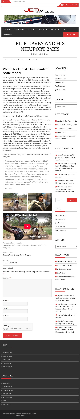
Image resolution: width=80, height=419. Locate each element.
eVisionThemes (20, 415)
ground (18, 245)
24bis (5, 245)
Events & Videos (19, 29)
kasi (47, 54)
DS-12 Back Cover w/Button (67, 125)
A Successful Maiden (64, 129)
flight (14, 245)
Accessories (31, 29)
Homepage (6, 29)
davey (9, 245)
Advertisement (7, 386)
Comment (7, 278)
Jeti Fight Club (55, 29)
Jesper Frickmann (63, 155)
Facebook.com (60, 79)
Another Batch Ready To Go (67, 121)
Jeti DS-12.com (60, 90)
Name (5, 301)
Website (6, 316)
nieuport (27, 245)
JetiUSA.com (59, 82)
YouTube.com (60, 86)
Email (5, 308)
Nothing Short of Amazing (64, 183)
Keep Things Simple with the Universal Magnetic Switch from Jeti (64, 189)
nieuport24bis (36, 245)
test (9, 248)
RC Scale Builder (41, 116)
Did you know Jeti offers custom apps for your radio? (65, 157)
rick (42, 245)
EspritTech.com (60, 75)
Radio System (43, 29)
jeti (23, 245)
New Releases (7, 34)
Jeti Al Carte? (61, 132)
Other (65, 29)
